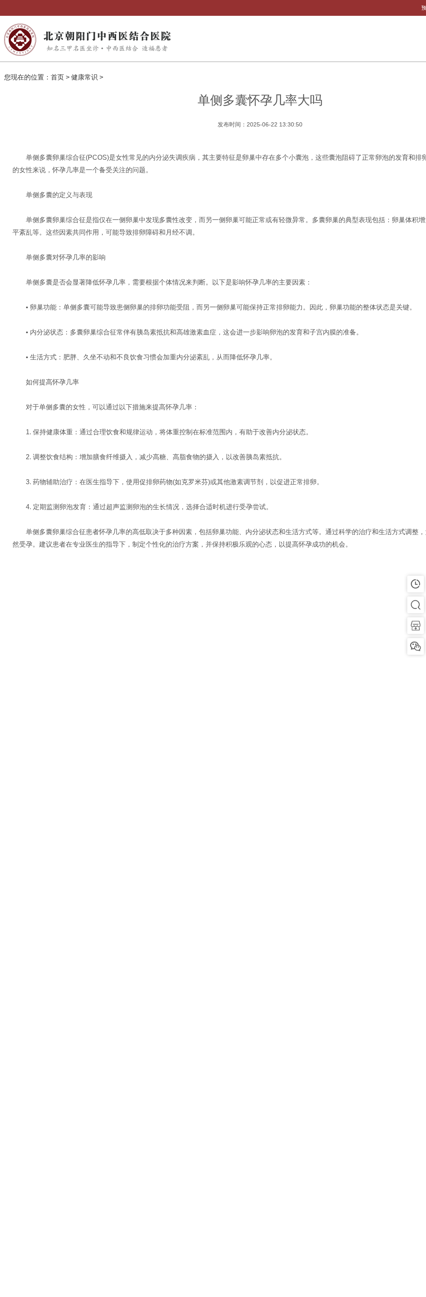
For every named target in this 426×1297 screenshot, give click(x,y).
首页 (57, 77)
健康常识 (84, 77)
